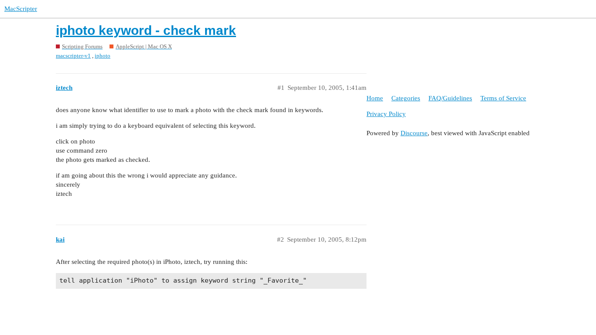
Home (375, 98)
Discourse (414, 133)
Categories (405, 98)
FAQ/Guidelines (450, 98)
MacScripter (20, 8)
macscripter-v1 (73, 55)
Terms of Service (503, 98)
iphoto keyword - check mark (146, 30)
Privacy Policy (386, 113)
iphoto (102, 55)
